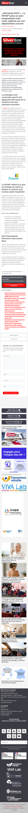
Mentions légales (5, 715)
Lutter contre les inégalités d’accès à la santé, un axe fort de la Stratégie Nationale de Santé (15, 309)
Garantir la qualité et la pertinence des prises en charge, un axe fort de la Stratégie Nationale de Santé (15, 303)
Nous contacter (5, 709)
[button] (26, 3)
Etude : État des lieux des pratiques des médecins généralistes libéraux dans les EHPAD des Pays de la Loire (15, 294)
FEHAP (5, 108)
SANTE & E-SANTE (6, 30)
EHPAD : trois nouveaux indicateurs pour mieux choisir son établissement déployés (13, 640)
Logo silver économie (6, 702)
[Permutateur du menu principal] (22, 3)
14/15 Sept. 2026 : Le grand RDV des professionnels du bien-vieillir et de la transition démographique (14, 50)
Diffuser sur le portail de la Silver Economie (11, 711)
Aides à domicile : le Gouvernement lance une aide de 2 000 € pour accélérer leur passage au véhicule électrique (13, 659)
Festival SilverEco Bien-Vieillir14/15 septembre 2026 (12, 427)
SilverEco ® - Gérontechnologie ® (14, 806)
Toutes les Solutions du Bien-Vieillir (10, 34)
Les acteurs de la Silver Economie (9, 693)
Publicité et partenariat (6, 713)
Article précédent (14, 335)
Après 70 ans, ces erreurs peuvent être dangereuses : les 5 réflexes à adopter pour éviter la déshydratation (13, 559)
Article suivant (14, 339)
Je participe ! (6, 445)
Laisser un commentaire (8, 26)
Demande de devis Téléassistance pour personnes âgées (13, 682)
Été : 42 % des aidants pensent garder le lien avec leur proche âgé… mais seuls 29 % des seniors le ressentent (14, 620)
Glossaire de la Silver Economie (9, 700)
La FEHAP (4, 69)
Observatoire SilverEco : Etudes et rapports (11, 695)
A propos (3, 707)
